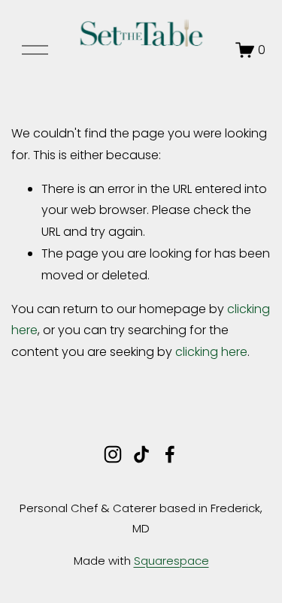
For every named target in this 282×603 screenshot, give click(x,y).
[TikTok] (141, 454)
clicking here (211, 351)
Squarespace (171, 560)
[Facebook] (170, 454)
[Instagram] (113, 454)
